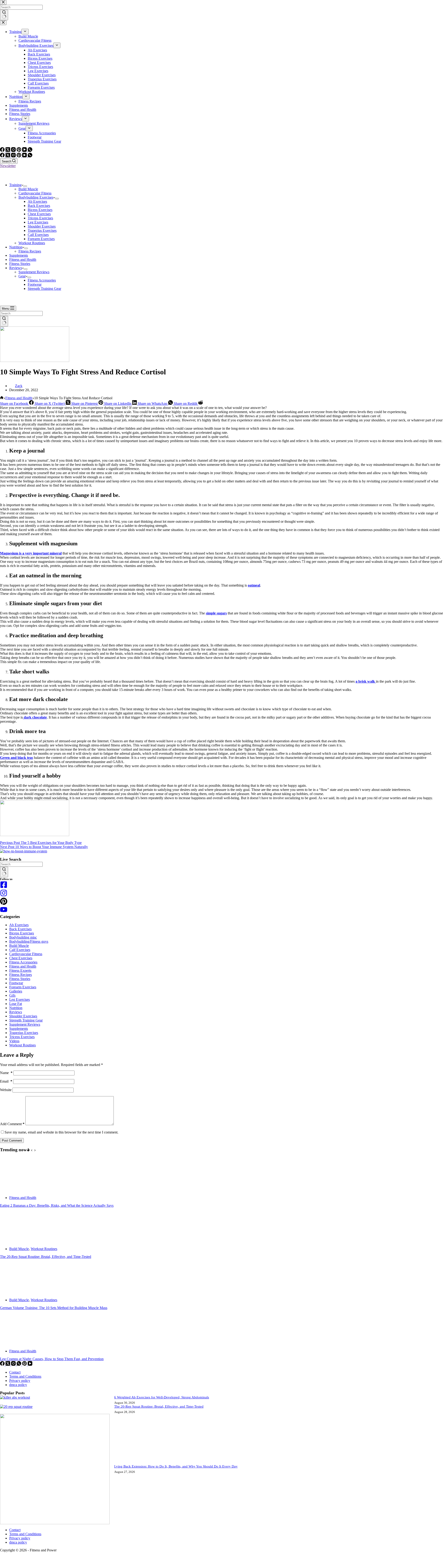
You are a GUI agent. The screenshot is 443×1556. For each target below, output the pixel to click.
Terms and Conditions (25, 1376)
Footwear (35, 284)
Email (6, 1081)
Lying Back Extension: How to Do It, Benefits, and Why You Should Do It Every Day (176, 1466)
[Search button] (4, 321)
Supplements (18, 255)
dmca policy (18, 1385)
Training (15, 185)
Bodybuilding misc (23, 937)
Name (6, 1073)
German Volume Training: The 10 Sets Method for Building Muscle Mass (53, 1308)
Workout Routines (31, 243)
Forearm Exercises (41, 239)
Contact (15, 1372)
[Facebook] (3, 156)
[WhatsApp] (30, 156)
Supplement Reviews (33, 272)
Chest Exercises (39, 214)
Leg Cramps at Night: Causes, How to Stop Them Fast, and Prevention (52, 1359)
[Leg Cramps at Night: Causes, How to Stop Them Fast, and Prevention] (17, 1343)
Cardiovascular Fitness (34, 193)
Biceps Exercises (40, 210)
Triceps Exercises (40, 218)
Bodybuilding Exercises (35, 197)
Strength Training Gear (44, 289)
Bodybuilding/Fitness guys (28, 941)
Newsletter (8, 166)
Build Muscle (28, 189)
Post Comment (12, 1140)
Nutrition (15, 247)
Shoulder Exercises (42, 226)
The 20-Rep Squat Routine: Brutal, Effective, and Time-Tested (45, 1257)
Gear (22, 276)
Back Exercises (39, 206)
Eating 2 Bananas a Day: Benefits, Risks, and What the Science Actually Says (57, 1205)
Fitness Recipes (29, 251)
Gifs (12, 995)
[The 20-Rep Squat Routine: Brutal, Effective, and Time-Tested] (17, 1241)
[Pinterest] (19, 156)
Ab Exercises (37, 201)
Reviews (15, 268)
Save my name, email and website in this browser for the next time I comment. (61, 1132)
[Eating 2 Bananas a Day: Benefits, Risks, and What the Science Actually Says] (17, 1190)
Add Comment (12, 1124)
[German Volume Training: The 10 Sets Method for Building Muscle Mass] (17, 1292)
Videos (14, 1041)
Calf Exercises (38, 235)
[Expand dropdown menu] (25, 186)
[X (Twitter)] (8, 156)
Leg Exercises (38, 222)
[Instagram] (14, 156)
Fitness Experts (20, 970)
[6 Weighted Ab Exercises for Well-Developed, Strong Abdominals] (15, 1397)
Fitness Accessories (42, 280)
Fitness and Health (22, 259)
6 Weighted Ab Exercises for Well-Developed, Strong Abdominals (161, 1397)
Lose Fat (15, 1004)
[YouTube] (25, 156)
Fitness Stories (19, 264)
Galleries (15, 991)
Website (6, 1090)
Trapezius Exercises (42, 230)
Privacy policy (19, 1381)
